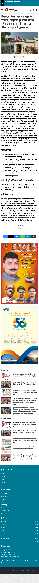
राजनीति (4, 507)
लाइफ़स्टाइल (5, 510)
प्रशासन (4, 502)
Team (3, 479)
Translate (24, 228)
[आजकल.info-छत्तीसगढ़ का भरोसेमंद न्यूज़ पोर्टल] (12, 10)
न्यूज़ (3, 499)
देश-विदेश (3, 482)
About (3, 476)
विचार (3, 513)
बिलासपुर (4, 505)
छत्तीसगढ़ (4, 493)
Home (3, 474)
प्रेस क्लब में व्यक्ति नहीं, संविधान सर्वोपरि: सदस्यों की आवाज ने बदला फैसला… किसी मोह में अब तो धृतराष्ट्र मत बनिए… (25, 392)
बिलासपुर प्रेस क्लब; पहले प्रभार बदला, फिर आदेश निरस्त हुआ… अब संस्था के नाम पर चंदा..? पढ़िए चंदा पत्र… (24, 376)
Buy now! (4, 485)
